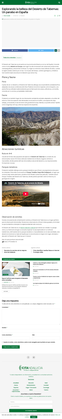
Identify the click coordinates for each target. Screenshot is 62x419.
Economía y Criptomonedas (16, 390)
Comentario (5, 307)
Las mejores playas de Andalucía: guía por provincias (46, 283)
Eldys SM (6, 282)
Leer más (5, 291)
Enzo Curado (7, 15)
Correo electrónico (7, 335)
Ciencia (16, 385)
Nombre (4, 327)
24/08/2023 (15, 15)
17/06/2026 (11, 282)
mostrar (19, 57)
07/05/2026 (36, 266)
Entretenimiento (31, 385)
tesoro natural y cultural (28, 228)
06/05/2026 (36, 273)
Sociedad (46, 385)
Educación (31, 383)
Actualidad (16, 383)
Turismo (23, 15)
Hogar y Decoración (31, 387)
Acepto (34, 417)
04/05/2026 (36, 285)
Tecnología (46, 387)
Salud (46, 383)
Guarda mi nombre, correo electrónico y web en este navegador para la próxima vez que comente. (29, 342)
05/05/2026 (36, 280)
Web (33, 335)
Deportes (15, 387)
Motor (31, 390)
